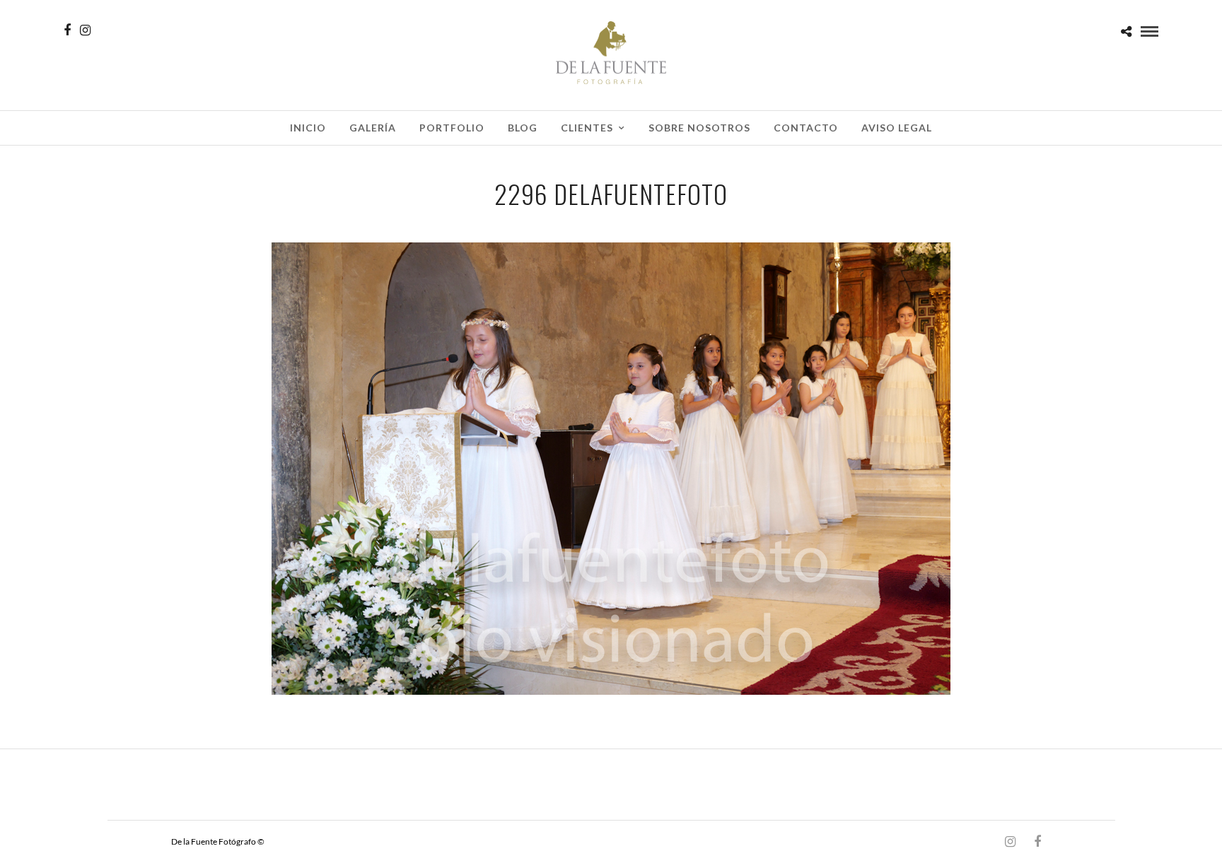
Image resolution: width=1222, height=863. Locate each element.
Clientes (587, 128)
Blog (522, 128)
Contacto (806, 128)
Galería (372, 128)
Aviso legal (896, 128)
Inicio (308, 128)
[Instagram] (85, 30)
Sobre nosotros (699, 128)
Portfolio (451, 128)
